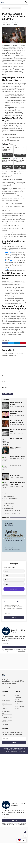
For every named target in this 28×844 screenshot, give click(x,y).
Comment (5, 358)
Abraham (7, 579)
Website (4, 387)
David (6, 584)
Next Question (14, 589)
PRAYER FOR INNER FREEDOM (17, 456)
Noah (6, 575)
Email (3, 381)
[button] (22, 2)
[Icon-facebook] (2, 687)
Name (3, 376)
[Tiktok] (9, 687)
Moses (6, 571)
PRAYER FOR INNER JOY (16, 465)
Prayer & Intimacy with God (14, 8)
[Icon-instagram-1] (4, 687)
